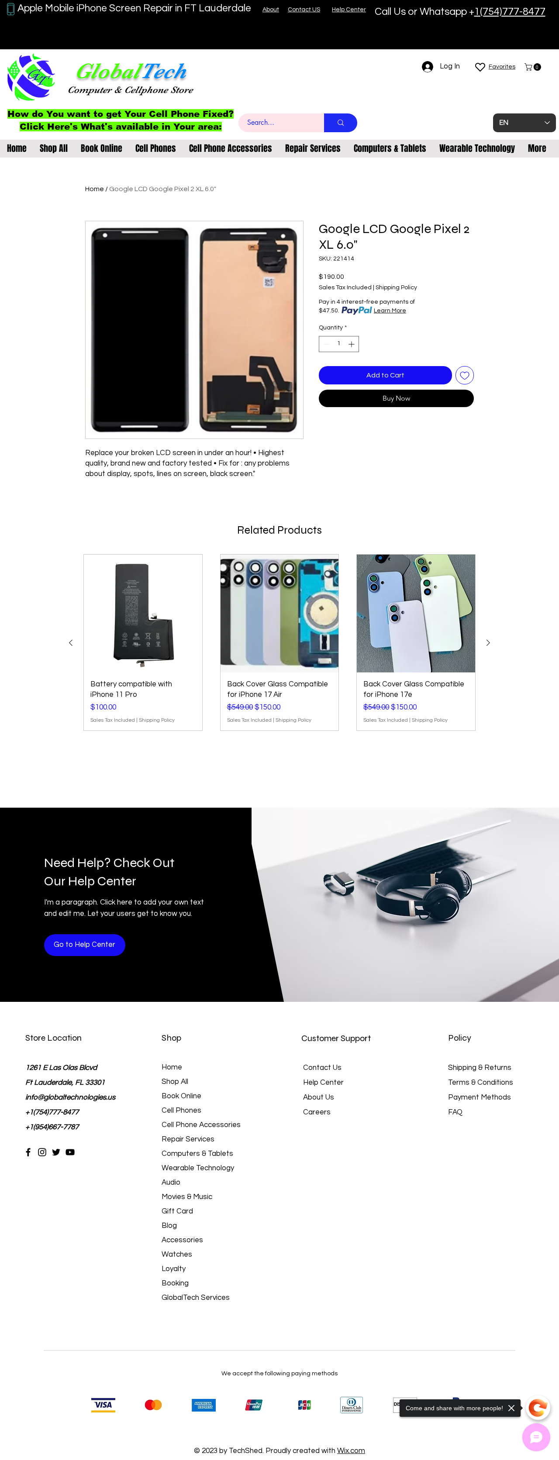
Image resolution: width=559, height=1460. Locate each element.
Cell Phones (181, 1110)
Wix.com (351, 1451)
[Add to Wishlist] (464, 375)
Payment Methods (480, 1097)
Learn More (390, 311)
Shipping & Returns (479, 1068)
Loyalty (174, 1269)
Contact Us (322, 1068)
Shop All (175, 1082)
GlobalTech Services (196, 1298)
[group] (279, 643)
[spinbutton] (339, 344)
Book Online (181, 1096)
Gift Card (177, 1211)
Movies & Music (187, 1197)
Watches (177, 1254)
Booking (175, 1283)
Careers (317, 1112)
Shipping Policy (396, 287)
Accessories (182, 1240)
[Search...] (340, 122)
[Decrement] (325, 344)
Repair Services (188, 1139)
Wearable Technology (198, 1168)
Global (107, 70)
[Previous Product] (71, 642)
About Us (318, 1097)
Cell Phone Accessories (201, 1125)
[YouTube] (70, 1152)
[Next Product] (488, 642)
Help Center (323, 1082)
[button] (533, 67)
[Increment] (352, 344)
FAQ (455, 1112)
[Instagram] (42, 1152)
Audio (171, 1182)
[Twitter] (56, 1152)
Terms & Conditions (480, 1082)
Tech (163, 70)
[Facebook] (28, 1152)
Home (94, 188)
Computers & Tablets (197, 1154)
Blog (169, 1226)
